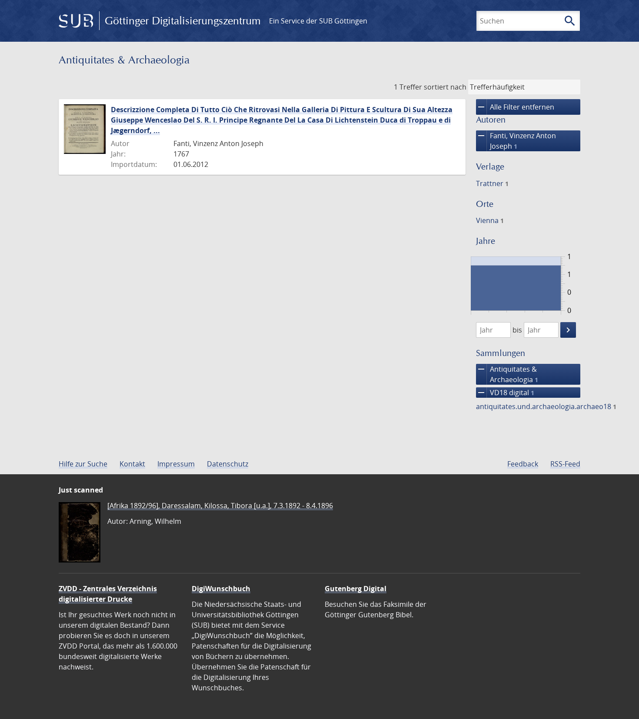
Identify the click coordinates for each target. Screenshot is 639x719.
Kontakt (132, 464)
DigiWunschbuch (221, 588)
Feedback (522, 464)
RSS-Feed (565, 464)
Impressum (176, 464)
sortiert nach (445, 87)
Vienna (490, 220)
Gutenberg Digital (355, 588)
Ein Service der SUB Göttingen (318, 21)
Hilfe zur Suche (83, 464)
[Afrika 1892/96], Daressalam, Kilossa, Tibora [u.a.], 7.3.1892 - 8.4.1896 (220, 505)
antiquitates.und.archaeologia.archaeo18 (546, 406)
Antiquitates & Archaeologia (507, 374)
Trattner (492, 183)
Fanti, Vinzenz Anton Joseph (516, 140)
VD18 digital (505, 392)
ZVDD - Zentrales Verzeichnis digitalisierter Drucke (108, 594)
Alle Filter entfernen (515, 107)
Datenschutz (227, 464)
